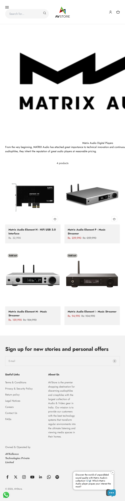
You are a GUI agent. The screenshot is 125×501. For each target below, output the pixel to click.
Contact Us (11, 413)
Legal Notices (12, 401)
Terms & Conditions (15, 382)
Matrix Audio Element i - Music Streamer (92, 311)
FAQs (8, 419)
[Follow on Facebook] (7, 477)
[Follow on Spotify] (57, 477)
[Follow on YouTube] (32, 477)
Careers (9, 407)
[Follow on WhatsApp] (49, 477)
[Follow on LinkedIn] (40, 477)
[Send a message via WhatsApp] (6, 494)
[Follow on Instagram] (24, 477)
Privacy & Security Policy (19, 388)
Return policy (12, 394)
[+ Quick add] (55, 219)
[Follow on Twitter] (16, 477)
